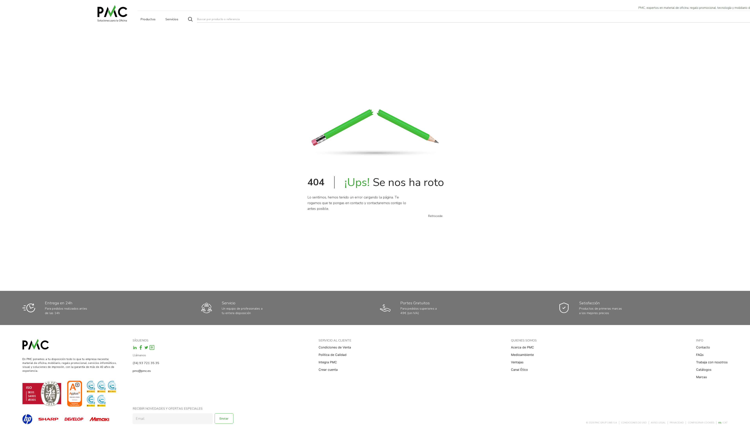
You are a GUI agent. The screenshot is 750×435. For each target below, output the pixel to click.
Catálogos (703, 370)
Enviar (224, 418)
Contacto (703, 347)
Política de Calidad (332, 355)
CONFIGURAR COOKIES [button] (701, 423)
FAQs (700, 355)
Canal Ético (519, 370)
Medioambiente (522, 355)
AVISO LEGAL (658, 423)
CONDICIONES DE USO (634, 423)
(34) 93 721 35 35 (146, 363)
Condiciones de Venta (335, 347)
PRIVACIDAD (677, 423)
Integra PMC (328, 362)
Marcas (701, 377)
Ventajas (517, 362)
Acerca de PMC (522, 347)
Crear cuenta (328, 370)
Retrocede (435, 216)
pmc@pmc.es (142, 371)
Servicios (172, 19)
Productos (148, 19)
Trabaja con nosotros (712, 362)
